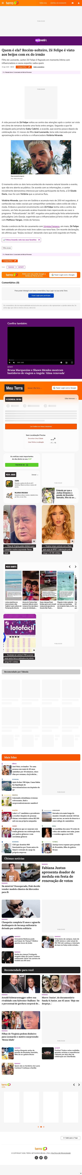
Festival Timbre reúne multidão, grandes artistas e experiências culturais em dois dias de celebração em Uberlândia (67, 1053)
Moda (54, 826)
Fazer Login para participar (41, 295)
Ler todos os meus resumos (41, 426)
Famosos (11, 267)
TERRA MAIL (43, 3)
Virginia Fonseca (51, 226)
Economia (15, 779)
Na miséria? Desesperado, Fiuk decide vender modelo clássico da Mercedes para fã (21, 889)
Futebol (55, 842)
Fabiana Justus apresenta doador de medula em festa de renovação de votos (58, 874)
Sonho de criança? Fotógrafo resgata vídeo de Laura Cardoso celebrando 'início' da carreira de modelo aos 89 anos (27, 957)
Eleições (15, 810)
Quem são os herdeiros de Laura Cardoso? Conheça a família (27, 1067)
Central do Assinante (58, 3)
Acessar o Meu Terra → (35, 388)
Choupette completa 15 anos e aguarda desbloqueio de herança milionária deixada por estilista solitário (21, 925)
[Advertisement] (58, 957)
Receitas (15, 795)
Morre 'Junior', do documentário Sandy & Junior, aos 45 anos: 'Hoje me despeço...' (60, 1000)
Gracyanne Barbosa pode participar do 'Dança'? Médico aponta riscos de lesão (26, 941)
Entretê (20, 267)
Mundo (14, 826)
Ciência (14, 764)
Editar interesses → (71, 398)
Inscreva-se (20, 465)
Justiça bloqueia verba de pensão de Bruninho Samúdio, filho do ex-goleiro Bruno (26, 1052)
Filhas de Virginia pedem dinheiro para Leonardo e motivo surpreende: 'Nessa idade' (20, 1036)
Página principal (12, 3)
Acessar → (35, 475)
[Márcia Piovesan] (7, 248)
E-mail (72, 3)
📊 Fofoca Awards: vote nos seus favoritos (19, 240)
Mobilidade (56, 810)
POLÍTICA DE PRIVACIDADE (61, 1153)
